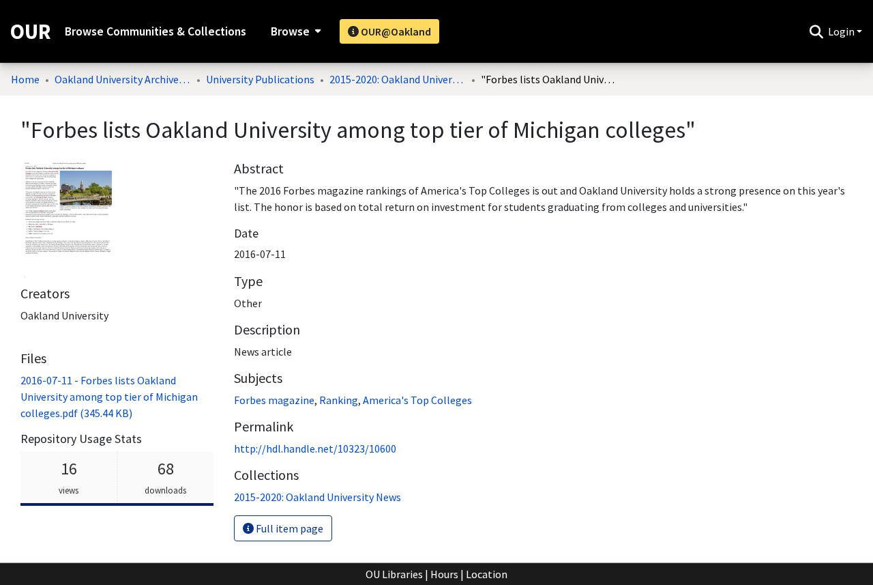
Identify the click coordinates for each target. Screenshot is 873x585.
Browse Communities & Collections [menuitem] (155, 31)
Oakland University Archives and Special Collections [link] (123, 79)
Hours (444, 574)
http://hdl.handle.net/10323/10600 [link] (315, 448)
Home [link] (25, 79)
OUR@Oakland (395, 31)
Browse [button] (290, 31)
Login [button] (842, 31)
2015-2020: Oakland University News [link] (397, 79)
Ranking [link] (338, 400)
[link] (109, 396)
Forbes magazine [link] (274, 400)
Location (486, 574)
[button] (816, 31)
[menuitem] (294, 31)
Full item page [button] (288, 528)
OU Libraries (394, 574)
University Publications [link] (260, 79)
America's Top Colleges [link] (417, 400)
